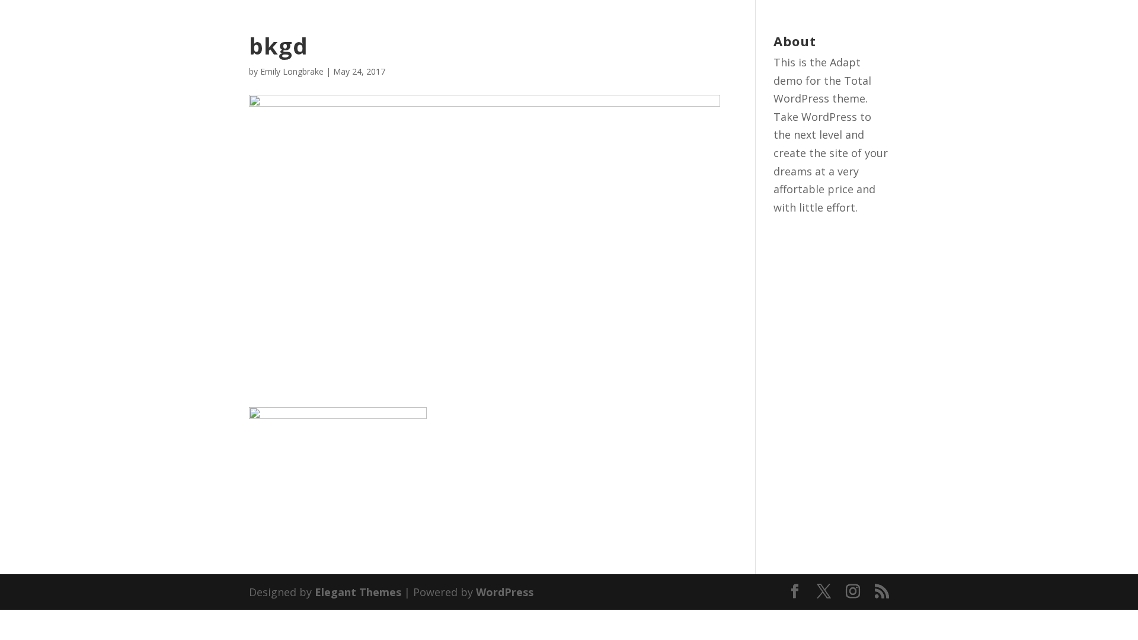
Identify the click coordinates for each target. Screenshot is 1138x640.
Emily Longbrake (292, 71)
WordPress (504, 592)
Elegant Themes (358, 592)
